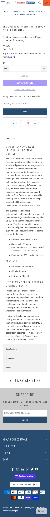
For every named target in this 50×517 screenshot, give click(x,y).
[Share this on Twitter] (14, 123)
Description (10, 138)
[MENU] (1, 3)
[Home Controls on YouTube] (37, 469)
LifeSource (11, 316)
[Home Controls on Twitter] (32, 469)
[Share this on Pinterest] (28, 123)
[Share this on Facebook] (21, 123)
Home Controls (14, 508)
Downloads (10, 358)
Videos (8, 368)
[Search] (39, 3)
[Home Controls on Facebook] (13, 469)
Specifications (11, 349)
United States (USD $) (23, 484)
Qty (4, 63)
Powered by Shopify (10, 511)
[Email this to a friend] (36, 123)
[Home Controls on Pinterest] (27, 469)
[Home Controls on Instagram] (18, 469)
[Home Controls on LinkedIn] (22, 469)
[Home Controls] (25, 3)
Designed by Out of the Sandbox (33, 508)
